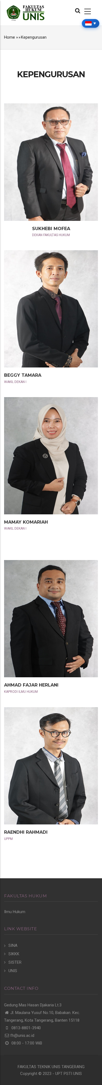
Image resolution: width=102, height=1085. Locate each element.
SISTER (14, 962)
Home (9, 37)
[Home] (25, 12)
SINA (12, 945)
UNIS (12, 970)
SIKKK (13, 953)
